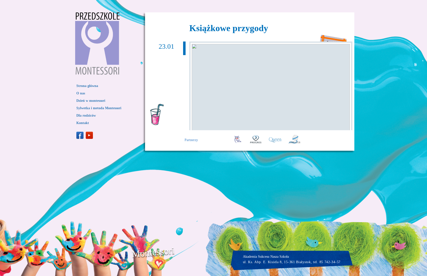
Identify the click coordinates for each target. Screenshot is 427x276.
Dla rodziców (86, 115)
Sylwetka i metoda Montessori (98, 108)
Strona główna (87, 86)
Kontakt (82, 123)
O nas (80, 93)
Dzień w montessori (90, 101)
